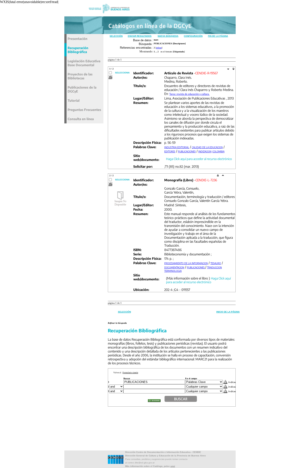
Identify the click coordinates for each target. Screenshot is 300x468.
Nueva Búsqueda (168, 36)
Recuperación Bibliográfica (78, 50)
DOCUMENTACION (174, 267)
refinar (159, 47)
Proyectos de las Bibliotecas (80, 76)
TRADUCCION (214, 267)
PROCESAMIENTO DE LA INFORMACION (186, 263)
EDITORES (169, 151)
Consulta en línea (81, 119)
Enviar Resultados (140, 36)
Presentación (77, 39)
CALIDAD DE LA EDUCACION (207, 147)
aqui (172, 466)
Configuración (193, 36)
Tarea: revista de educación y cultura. (189, 94)
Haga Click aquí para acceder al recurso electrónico (199, 159)
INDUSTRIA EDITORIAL (176, 147)
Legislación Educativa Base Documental (84, 63)
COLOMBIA (218, 151)
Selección (116, 36)
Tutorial (74, 100)
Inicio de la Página (228, 312)
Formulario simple (130, 373)
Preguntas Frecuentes (84, 110)
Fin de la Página (218, 36)
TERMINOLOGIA (173, 270)
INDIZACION (204, 151)
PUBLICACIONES (187, 151)
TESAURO (215, 263)
